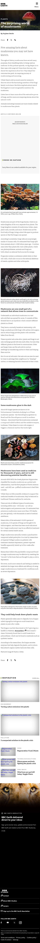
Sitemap (15, 940)
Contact (6, 896)
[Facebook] (2, 922)
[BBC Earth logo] (4, 5)
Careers (6, 906)
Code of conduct (6, 940)
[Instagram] (20, 922)
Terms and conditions (8, 937)
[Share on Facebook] (7, 40)
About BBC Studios (10, 901)
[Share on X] (11, 40)
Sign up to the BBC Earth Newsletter (16, 911)
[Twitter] (14, 922)
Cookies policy (31, 937)
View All (35, 678)
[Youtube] (8, 922)
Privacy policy (20, 937)
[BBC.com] (4, 891)
